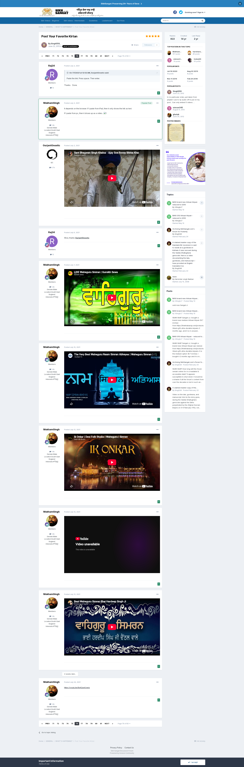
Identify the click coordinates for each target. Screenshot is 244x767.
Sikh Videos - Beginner (50, 21)
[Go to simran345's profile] (169, 60)
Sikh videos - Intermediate (74, 21)
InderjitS (197, 59)
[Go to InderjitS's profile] (190, 60)
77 (82, 56)
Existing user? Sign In (194, 12)
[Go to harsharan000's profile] (189, 53)
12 (53, 88)
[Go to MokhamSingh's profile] (52, 112)
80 (96, 56)
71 (53, 56)
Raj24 (51, 65)
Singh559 (55, 43)
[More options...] (157, 65)
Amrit (174, 277)
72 (58, 56)
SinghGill (178, 234)
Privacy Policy (116, 748)
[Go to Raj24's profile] (52, 74)
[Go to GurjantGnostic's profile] (52, 154)
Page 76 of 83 (123, 56)
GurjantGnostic (97, 73)
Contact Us (129, 748)
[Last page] (112, 56)
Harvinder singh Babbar (184, 279)
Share (136, 45)
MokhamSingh (51, 103)
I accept (194, 762)
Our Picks (121, 21)
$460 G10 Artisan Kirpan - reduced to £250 (187, 336)
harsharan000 (199, 52)
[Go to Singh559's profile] (44, 45)
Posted (72, 66)
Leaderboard (107, 21)
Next (107, 56)
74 (67, 56)
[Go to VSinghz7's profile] (169, 203)
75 (72, 56)
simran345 (178, 59)
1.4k (53, 125)
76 (77, 56)
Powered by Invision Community (122, 753)
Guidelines (93, 21)
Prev (47, 56)
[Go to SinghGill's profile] (169, 230)
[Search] (202, 21)
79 (91, 56)
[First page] (42, 56)
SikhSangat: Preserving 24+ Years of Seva (120, 4)
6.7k (53, 167)
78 (87, 56)
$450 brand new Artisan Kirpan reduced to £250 (184, 298)
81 (101, 56)
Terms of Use (44, 764)
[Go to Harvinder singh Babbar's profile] (169, 278)
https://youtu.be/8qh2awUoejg (77, 688)
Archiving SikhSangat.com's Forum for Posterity (187, 362)
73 (63, 56)
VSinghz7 (178, 207)
